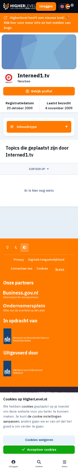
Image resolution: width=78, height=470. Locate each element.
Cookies (42, 268)
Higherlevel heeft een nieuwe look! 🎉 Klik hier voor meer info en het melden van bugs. (37, 22)
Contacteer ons (21, 268)
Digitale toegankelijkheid (46, 259)
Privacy (19, 259)
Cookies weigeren (39, 439)
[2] (68, 6)
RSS (61, 270)
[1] (62, 6)
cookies (27, 406)
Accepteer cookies (41, 449)
